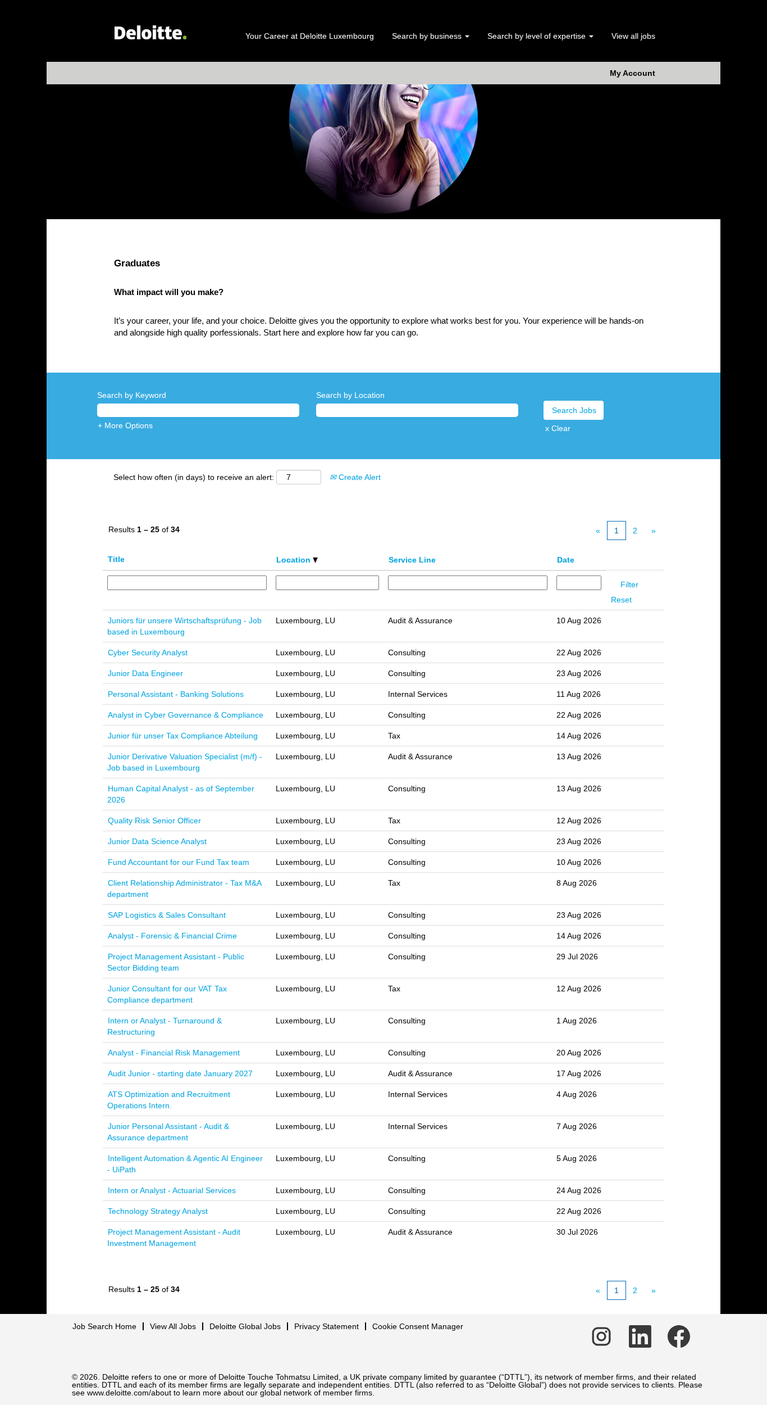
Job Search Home (104, 1326)
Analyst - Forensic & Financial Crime (172, 935)
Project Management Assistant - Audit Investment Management (173, 1237)
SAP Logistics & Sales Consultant (167, 914)
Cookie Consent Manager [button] (417, 1326)
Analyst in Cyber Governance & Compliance (185, 714)
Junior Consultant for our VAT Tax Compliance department (167, 994)
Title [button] (116, 559)
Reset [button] (621, 599)
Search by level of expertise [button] (537, 35)
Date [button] (565, 559)
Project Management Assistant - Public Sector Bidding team (175, 962)
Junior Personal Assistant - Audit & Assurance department (168, 1132)
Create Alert (358, 477)
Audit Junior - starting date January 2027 (180, 1073)
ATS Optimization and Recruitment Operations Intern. (168, 1100)
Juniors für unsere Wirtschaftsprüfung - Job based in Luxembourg (184, 626)
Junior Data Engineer (145, 673)
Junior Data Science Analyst (157, 841)
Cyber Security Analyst (148, 652)
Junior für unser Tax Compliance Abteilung (183, 735)
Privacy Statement (326, 1326)
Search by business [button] (428, 35)
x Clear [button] (557, 428)
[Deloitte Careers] (150, 28)
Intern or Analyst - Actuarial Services (172, 1190)
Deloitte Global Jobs (245, 1326)
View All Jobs (173, 1326)
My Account (632, 73)
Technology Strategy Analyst (158, 1211)
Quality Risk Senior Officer (154, 820)
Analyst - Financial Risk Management (174, 1052)
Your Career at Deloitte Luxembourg (309, 35)
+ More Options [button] (125, 425)
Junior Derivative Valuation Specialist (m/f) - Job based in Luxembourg (184, 762)
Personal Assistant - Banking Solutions (176, 694)
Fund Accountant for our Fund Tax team (178, 862)
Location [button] (294, 559)
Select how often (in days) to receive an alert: (193, 477)
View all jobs (633, 35)
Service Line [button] (412, 559)
